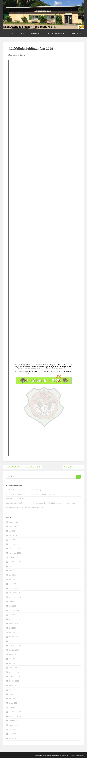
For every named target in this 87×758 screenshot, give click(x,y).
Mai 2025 (12, 575)
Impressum (38, 756)
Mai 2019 (12, 738)
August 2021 (13, 685)
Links (47, 33)
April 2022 (12, 663)
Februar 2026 (14, 540)
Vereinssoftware (58, 33)
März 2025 (13, 584)
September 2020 (15, 712)
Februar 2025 (14, 588)
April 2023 (12, 632)
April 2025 (12, 579)
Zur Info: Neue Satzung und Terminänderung (23, 490)
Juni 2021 (12, 694)
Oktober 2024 (14, 601)
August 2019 (13, 725)
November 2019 (15, 716)
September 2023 (15, 619)
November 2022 (15, 646)
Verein (13, 33)
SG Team (25, 55)
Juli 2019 (12, 729)
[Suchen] (78, 477)
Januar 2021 (13, 703)
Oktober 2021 (14, 681)
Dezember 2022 (15, 641)
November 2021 (15, 676)
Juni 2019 (12, 734)
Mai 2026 (12, 531)
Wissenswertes (73, 33)
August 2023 (13, 623)
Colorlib (66, 756)
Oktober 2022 (14, 650)
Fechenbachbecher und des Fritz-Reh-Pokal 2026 (24, 507)
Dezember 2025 (15, 548)
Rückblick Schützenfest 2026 (17, 499)
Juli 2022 (12, 659)
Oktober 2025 (14, 557)
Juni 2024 (12, 606)
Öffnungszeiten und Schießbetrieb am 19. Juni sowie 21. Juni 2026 (31, 494)
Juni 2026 (12, 526)
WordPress (80, 756)
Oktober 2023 (14, 615)
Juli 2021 (12, 690)
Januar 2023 (13, 637)
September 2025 (15, 562)
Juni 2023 (12, 628)
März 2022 (13, 668)
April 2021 (12, 698)
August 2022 (13, 654)
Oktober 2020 (14, 707)
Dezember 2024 (15, 593)
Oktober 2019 (14, 721)
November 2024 (15, 597)
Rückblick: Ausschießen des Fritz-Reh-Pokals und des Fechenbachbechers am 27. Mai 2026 (40, 503)
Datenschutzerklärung (50, 756)
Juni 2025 (12, 571)
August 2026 (13, 522)
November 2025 (15, 553)
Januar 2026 (13, 544)
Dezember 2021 (15, 672)
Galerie (23, 33)
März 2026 (13, 535)
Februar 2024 (14, 610)
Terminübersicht (35, 33)
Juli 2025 (12, 566)
